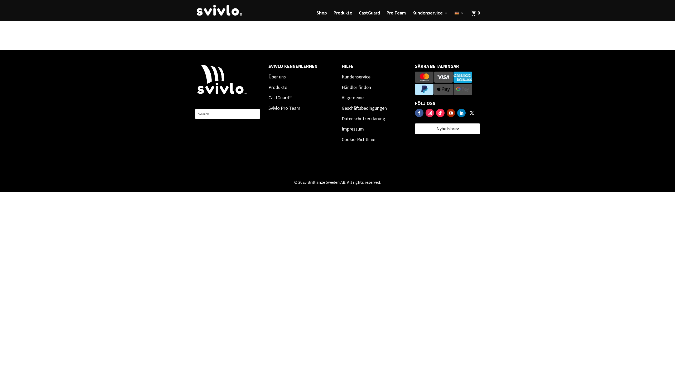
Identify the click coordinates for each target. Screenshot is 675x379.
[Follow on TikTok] (440, 113)
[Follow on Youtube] (451, 113)
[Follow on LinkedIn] (461, 113)
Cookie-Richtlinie (358, 139)
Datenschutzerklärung (363, 119)
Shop (321, 13)
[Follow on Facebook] (419, 113)
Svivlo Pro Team (284, 108)
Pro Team (396, 13)
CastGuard (369, 13)
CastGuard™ (280, 97)
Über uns (277, 77)
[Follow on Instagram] (430, 113)
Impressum (353, 129)
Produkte (343, 13)
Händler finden (356, 87)
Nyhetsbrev (447, 129)
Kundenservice (427, 13)
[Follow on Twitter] (472, 113)
